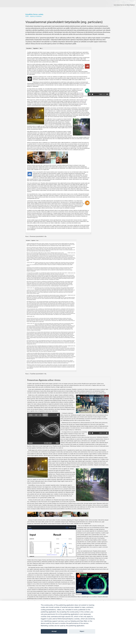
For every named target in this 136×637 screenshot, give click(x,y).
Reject (82, 631)
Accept (54, 631)
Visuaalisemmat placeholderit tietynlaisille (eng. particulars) (64, 22)
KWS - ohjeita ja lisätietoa (33, 16)
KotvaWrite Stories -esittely (34, 14)
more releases (124, 5)
